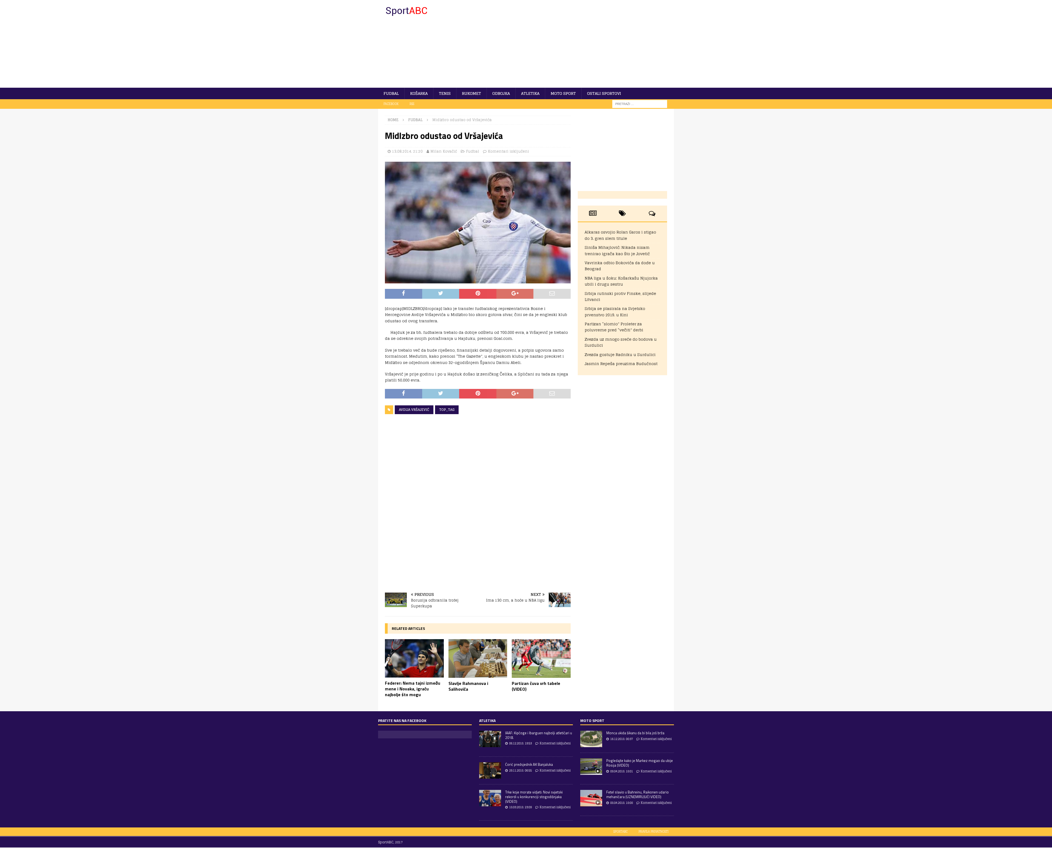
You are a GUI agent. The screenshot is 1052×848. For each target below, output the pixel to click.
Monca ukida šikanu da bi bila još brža (635, 733)
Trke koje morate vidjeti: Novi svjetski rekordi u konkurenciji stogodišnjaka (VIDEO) (534, 796)
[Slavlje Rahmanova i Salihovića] (477, 658)
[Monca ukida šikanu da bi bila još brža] (591, 739)
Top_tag (446, 409)
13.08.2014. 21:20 (407, 151)
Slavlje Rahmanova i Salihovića (468, 686)
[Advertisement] (573, 43)
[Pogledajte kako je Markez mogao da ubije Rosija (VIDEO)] (591, 766)
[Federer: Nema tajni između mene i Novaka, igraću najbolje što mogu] (414, 658)
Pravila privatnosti (653, 831)
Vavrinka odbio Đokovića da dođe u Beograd (620, 265)
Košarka (419, 93)
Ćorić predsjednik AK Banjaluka (529, 764)
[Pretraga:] (639, 103)
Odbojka (501, 93)
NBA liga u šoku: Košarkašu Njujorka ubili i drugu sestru (621, 281)
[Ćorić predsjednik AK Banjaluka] (490, 770)
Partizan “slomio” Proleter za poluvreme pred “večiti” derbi (614, 326)
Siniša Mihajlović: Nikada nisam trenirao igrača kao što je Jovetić (617, 250)
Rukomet (471, 93)
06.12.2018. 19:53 (520, 743)
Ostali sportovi (604, 93)
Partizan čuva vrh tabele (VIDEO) (536, 686)
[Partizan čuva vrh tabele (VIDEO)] (541, 658)
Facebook (391, 104)
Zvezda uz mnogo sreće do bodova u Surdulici (621, 342)
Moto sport (563, 93)
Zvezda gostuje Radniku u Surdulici (620, 354)
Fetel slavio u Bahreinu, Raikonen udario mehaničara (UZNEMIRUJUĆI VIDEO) (637, 794)
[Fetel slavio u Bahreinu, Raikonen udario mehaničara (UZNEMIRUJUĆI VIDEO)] (591, 798)
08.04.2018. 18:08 (621, 803)
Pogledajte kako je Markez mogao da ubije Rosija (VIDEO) (639, 763)
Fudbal (391, 93)
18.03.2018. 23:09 (520, 807)
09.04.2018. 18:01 (621, 771)
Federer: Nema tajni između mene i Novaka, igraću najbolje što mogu (412, 689)
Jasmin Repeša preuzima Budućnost (621, 363)
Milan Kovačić (443, 151)
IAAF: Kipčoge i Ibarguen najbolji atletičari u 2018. (538, 735)
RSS (412, 104)
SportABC (620, 831)
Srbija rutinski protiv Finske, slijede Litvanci (620, 296)
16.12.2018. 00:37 (621, 739)
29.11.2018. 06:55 (520, 770)
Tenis (445, 93)
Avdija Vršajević (414, 409)
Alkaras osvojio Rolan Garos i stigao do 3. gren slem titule (620, 235)
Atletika (530, 93)
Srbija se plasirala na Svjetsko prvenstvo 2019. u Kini (615, 311)
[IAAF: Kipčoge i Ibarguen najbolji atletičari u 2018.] (490, 739)
